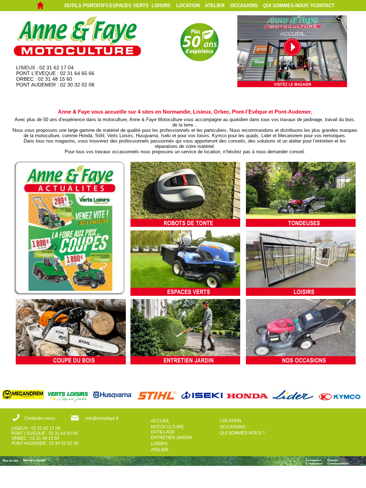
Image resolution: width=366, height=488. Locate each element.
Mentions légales (34, 460)
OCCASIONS (244, 5)
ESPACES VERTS (129, 5)
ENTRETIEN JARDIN (171, 437)
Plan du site (11, 460)
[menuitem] (86, 5)
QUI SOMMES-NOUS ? (288, 5)
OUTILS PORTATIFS (86, 5)
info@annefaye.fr (102, 418)
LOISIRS (161, 5)
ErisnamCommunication (338, 462)
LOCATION (188, 5)
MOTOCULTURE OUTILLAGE (167, 429)
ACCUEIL (160, 420)
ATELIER (214, 5)
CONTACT (324, 5)
